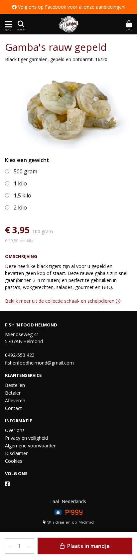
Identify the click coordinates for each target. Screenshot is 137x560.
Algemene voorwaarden (31, 445)
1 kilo (20, 183)
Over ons (15, 430)
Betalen (13, 393)
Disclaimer (16, 453)
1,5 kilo (22, 195)
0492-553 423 (20, 355)
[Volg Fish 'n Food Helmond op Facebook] (7, 483)
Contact (13, 408)
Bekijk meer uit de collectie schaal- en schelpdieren (60, 301)
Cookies (13, 461)
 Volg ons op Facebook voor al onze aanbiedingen (68, 7)
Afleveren (15, 400)
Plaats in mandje (88, 546)
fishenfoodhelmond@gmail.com (39, 363)
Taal (54, 501)
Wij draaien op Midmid (70, 522)
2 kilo (20, 207)
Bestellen (15, 385)
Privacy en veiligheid (26, 438)
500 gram (25, 171)
